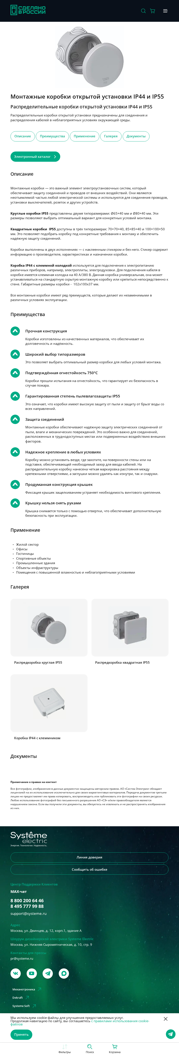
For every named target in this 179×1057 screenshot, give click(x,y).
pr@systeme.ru (21, 958)
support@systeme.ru (28, 913)
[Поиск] (143, 11)
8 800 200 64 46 (27, 900)
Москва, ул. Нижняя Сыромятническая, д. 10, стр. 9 (51, 944)
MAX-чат (18, 891)
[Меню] (166, 11)
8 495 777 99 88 (27, 906)
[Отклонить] (166, 1019)
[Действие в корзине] (153, 11)
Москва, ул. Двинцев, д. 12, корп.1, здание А (46, 930)
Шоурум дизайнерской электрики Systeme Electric (51, 939)
